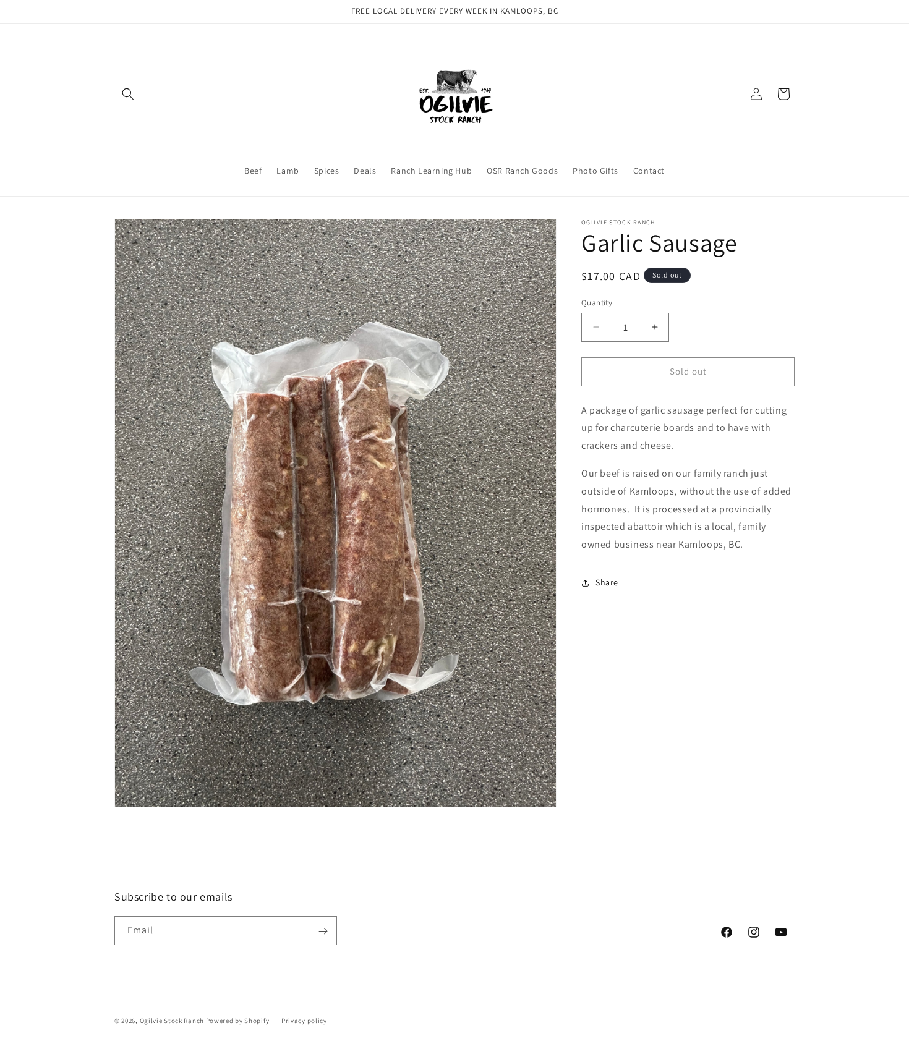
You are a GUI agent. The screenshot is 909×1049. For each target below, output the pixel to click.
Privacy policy (304, 1020)
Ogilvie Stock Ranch (172, 1020)
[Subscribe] (322, 931)
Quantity (596, 302)
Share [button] (606, 582)
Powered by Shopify (238, 1020)
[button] (128, 94)
